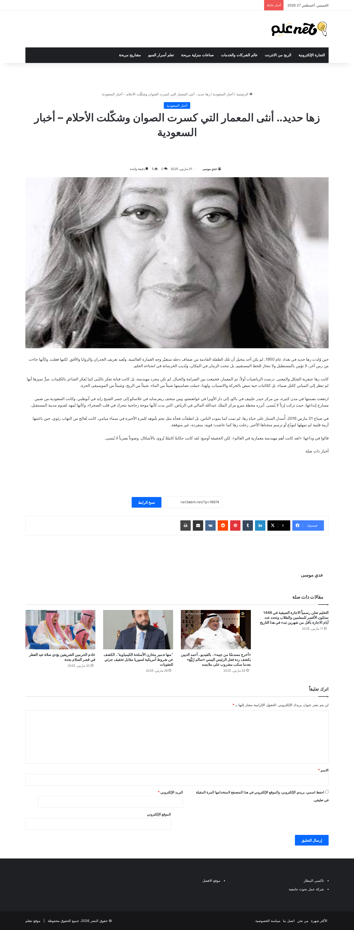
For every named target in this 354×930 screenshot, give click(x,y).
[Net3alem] (299, 29)
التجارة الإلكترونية (312, 55)
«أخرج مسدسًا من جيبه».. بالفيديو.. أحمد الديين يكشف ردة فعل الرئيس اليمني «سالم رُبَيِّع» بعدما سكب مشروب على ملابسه (216, 659)
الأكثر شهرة (319, 921)
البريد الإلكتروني (170, 792)
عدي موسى (209, 169)
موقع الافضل (211, 880)
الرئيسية (242, 94)
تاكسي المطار (314, 880)
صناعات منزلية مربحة (197, 55)
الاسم (323, 770)
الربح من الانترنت (278, 55)
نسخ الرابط (146, 502)
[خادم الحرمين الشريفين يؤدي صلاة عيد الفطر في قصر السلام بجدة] (60, 629)
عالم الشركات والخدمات (239, 55)
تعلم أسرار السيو (161, 55)
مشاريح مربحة (130, 55)
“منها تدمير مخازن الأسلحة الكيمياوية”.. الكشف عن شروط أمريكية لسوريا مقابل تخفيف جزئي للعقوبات (138, 659)
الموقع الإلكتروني (159, 814)
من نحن (302, 921)
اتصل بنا (289, 921)
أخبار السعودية (223, 94)
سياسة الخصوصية (267, 921)
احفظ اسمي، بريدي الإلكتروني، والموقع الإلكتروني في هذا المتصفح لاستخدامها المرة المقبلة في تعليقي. (262, 796)
